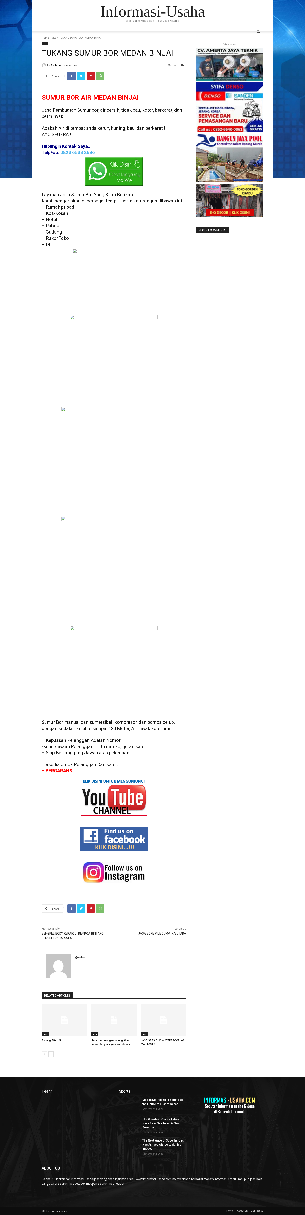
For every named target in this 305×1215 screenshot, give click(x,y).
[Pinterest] (91, 76)
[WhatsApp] (100, 76)
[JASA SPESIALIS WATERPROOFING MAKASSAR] (163, 1020)
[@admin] (44, 65)
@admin (55, 65)
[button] (258, 32)
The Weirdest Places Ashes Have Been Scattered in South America (162, 1123)
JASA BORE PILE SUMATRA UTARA (162, 933)
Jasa (54, 37)
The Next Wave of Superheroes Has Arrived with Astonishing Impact (163, 1144)
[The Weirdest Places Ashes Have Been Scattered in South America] (129, 1124)
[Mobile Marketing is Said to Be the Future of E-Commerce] (129, 1105)
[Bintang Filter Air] (64, 1020)
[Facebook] (71, 76)
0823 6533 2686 (77, 152)
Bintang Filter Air (52, 1040)
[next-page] (51, 1054)
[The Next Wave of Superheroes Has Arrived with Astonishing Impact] (129, 1146)
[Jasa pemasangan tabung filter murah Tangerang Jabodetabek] (114, 1020)
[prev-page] (44, 1054)
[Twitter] (81, 76)
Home (45, 37)
